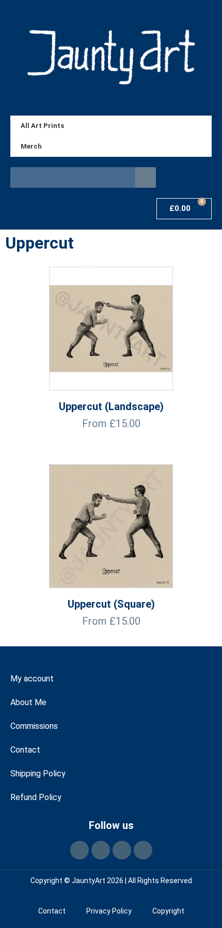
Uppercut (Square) (111, 604)
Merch (31, 146)
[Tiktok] (122, 850)
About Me (28, 702)
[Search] (145, 177)
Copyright (168, 911)
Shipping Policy (38, 773)
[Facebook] (79, 850)
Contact (25, 750)
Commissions (34, 726)
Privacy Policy (109, 911)
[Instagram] (100, 850)
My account (32, 678)
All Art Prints (42, 125)
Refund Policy (35, 797)
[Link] (143, 850)
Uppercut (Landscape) (111, 406)
